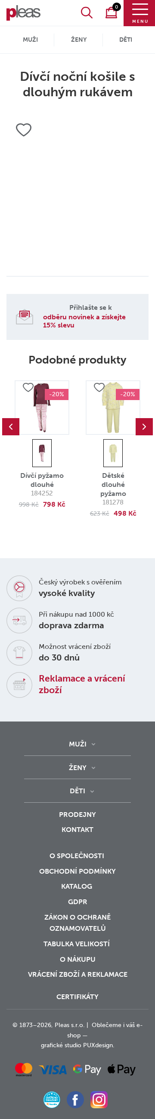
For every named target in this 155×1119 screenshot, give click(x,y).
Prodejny (77, 814)
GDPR (77, 902)
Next (144, 426)
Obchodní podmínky (77, 871)
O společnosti (78, 856)
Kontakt (77, 829)
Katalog (77, 886)
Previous (10, 426)
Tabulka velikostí (77, 944)
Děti (125, 39)
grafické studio (61, 1045)
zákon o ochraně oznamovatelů (77, 923)
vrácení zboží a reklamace (77, 974)
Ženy (79, 39)
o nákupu (78, 959)
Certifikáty (77, 997)
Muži (30, 39)
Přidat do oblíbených (28, 387)
